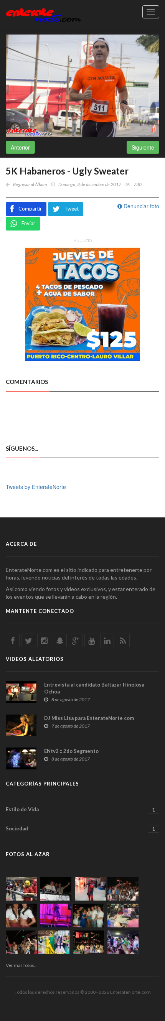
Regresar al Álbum (30, 184)
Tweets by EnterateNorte (36, 487)
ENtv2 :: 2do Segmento (71, 751)
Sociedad (80, 828)
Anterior (20, 147)
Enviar (28, 223)
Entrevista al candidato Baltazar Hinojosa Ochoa (94, 688)
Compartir (30, 209)
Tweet (71, 209)
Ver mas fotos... (22, 965)
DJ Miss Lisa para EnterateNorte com (89, 718)
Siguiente (143, 147)
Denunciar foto (140, 206)
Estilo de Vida (80, 809)
